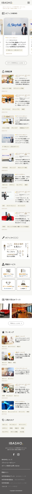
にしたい (20, 252)
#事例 (11, 428)
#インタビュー (13, 424)
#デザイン (5, 428)
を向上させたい (27, 249)
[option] (16, 37)
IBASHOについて (7, 459)
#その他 (22, 431)
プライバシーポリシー (8, 462)
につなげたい (9, 245)
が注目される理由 (12, 255)
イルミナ (9, 486)
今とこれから (12, 250)
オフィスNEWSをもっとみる (15, 63)
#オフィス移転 (14, 431)
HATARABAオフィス (13, 476)
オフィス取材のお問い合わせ (10, 465)
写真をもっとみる (15, 323)
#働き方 (17, 428)
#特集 (22, 428)
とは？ (5, 246)
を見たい (18, 245)
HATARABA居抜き (12, 479)
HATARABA (13, 483)
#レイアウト (5, 431)
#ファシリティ (22, 424)
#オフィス (5, 424)
